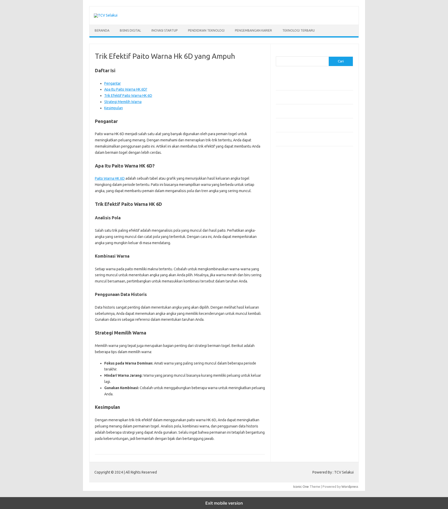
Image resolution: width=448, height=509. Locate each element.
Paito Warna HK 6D (110, 178)
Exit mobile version (224, 503)
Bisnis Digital (130, 30)
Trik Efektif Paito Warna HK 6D (128, 95)
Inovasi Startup (164, 30)
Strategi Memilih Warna (123, 102)
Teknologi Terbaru (298, 30)
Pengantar (112, 83)
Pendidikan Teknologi (206, 30)
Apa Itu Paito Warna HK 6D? (125, 89)
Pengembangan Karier (253, 30)
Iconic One (301, 486)
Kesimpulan (113, 108)
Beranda (102, 30)
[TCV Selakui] (105, 15)
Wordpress (349, 486)
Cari (279, 53)
